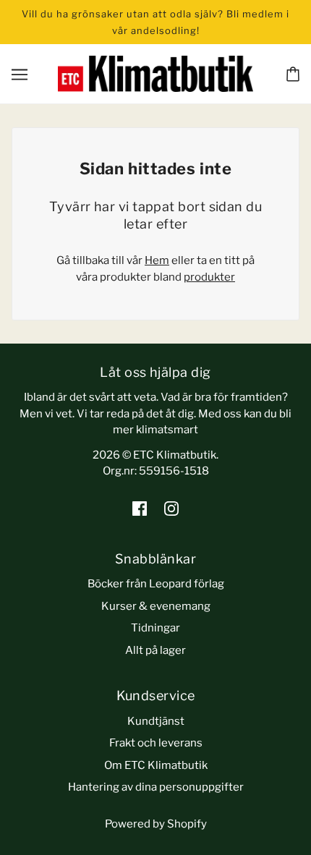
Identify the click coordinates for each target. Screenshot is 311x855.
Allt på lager (155, 650)
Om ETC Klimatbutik (156, 765)
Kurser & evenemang (155, 606)
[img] (140, 508)
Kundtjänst (155, 721)
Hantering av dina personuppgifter (156, 787)
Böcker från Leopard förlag (156, 583)
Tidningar (155, 627)
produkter (209, 277)
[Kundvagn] (293, 74)
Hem (157, 260)
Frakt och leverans (156, 742)
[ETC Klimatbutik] (155, 73)
